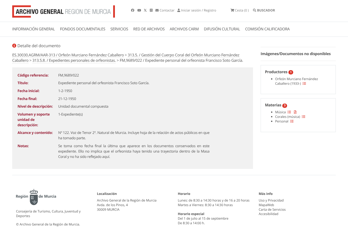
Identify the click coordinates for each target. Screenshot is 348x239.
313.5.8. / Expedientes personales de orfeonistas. (74, 60)
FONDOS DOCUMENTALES (82, 29)
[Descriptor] (295, 112)
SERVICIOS (119, 29)
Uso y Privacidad (271, 200)
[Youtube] (139, 10)
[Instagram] (151, 10)
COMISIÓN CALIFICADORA (267, 29)
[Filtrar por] (304, 83)
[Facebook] (133, 10)
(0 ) (242, 10)
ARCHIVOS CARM (184, 29)
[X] (146, 10)
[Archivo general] (63, 10)
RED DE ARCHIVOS (149, 29)
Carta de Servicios (272, 209)
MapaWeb (266, 205)
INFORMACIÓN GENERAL (33, 29)
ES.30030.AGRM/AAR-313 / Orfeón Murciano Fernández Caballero (68, 55)
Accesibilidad (268, 213)
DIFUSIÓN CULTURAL (222, 29)
